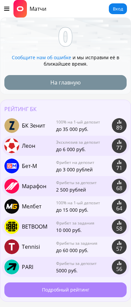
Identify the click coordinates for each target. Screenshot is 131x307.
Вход (118, 9)
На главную (65, 82)
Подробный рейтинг (65, 289)
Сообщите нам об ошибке (41, 57)
